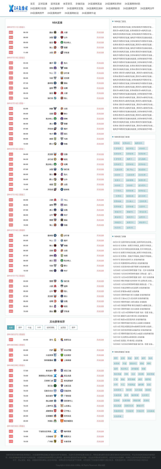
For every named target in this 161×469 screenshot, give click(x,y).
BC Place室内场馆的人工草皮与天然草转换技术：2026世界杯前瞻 (130, 169)
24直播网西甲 (37, 12)
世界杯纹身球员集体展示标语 (142, 164)
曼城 (142, 363)
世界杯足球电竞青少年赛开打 (142, 190)
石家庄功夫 (129, 405)
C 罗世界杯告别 (118, 159)
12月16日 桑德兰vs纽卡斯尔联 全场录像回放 (130, 316)
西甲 (20, 327)
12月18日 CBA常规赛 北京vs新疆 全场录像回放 (131, 309)
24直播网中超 (89, 12)
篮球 (116, 368)
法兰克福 (138, 390)
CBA (126, 374)
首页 (32, 3)
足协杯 (116, 400)
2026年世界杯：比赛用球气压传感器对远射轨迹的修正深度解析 (118, 175)
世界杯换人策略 (118, 201)
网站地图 (101, 465)
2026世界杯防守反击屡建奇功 (130, 185)
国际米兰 (133, 363)
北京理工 (145, 395)
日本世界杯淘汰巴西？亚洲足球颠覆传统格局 (142, 175)
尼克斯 (141, 374)
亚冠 (149, 384)
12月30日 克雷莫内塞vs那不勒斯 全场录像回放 (131, 266)
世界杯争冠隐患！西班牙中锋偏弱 (130, 153)
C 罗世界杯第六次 (118, 148)
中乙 (123, 384)
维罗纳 (148, 379)
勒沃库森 (117, 374)
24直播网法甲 (147, 8)
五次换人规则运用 (130, 201)
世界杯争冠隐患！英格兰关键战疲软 (142, 153)
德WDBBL (51, 327)
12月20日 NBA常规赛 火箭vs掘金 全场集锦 (130, 302)
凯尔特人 (124, 368)
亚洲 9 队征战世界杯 (118, 180)
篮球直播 (55, 3)
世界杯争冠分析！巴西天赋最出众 (118, 153)
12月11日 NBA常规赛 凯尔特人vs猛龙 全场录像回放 (133, 333)
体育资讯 (67, 3)
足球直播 (42, 3)
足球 (123, 358)
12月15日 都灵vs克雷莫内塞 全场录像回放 (129, 319)
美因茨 (148, 390)
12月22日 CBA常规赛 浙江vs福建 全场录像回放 (131, 294)
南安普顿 (150, 374)
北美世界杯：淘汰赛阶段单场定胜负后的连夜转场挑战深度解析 (118, 169)
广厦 (116, 379)
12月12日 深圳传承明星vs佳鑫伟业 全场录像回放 (132, 330)
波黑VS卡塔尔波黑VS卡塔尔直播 (130, 227)
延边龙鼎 (117, 405)
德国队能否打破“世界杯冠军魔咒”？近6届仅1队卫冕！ (130, 196)
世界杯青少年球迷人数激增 (130, 190)
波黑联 (63, 327)
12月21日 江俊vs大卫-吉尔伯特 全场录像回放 (131, 298)
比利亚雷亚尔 (118, 390)
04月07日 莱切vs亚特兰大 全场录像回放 (128, 259)
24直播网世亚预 (75, 8)
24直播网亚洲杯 (95, 8)
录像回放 (80, 3)
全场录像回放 (118, 416)
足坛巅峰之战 (142, 159)
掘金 (123, 379)
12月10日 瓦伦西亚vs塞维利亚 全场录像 (128, 337)
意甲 (136, 358)
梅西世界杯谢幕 (139, 143)
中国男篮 (131, 384)
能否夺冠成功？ (130, 148)
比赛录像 (126, 400)
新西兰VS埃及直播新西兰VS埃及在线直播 (130, 222)
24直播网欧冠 (72, 12)
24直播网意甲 (130, 8)
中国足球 (140, 411)
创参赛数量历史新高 (130, 180)
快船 (143, 368)
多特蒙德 (134, 368)
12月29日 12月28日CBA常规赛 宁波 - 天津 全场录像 (133, 270)
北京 (133, 374)
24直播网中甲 (57, 8)
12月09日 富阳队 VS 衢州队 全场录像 (127, 340)
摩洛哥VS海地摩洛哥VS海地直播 (118, 217)
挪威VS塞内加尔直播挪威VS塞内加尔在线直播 (130, 212)
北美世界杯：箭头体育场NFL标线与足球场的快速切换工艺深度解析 (142, 201)
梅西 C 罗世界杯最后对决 (130, 159)
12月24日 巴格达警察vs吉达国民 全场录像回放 (131, 287)
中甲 (39, 327)
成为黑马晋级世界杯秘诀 (142, 185)
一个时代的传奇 (118, 190)
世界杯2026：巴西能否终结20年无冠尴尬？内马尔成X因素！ (118, 196)
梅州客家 (134, 395)
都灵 (140, 379)
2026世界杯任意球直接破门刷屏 (118, 185)
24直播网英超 (95, 3)
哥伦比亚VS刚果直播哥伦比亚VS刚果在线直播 (142, 212)
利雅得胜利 (118, 411)
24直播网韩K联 (132, 3)
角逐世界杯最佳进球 (142, 180)
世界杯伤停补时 (127, 143)
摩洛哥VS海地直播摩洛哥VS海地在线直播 (142, 222)
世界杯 (116, 143)
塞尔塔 (129, 390)
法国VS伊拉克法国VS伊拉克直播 (143, 206)
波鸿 (126, 395)
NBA (11, 32)
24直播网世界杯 (113, 3)
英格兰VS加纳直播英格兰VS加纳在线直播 (118, 212)
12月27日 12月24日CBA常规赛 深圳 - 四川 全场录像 (133, 277)
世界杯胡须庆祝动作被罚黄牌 (130, 164)
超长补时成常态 (142, 196)
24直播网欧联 (113, 8)
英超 (129, 358)
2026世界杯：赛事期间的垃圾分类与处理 (142, 148)
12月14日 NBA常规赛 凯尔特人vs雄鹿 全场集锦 (131, 323)
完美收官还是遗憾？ (118, 164)
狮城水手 (140, 405)
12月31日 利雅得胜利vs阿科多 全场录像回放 (130, 263)
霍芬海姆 (131, 379)
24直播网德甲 (54, 12)
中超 (29, 327)
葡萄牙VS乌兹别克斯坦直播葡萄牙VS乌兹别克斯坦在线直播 (130, 217)
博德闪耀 (136, 400)
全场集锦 (150, 411)
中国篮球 (129, 411)
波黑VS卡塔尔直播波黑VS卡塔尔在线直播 (142, 217)
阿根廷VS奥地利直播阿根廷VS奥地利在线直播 (118, 222)
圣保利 (146, 400)
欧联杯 (116, 363)
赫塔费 (141, 384)
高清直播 (100, 32)
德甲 (143, 358)
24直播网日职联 (38, 8)
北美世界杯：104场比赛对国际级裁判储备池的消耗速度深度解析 (130, 175)
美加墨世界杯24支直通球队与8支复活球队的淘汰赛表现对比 (142, 169)
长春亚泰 (117, 395)
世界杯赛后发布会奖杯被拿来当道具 (118, 206)
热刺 (150, 358)
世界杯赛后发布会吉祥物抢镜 (130, 206)
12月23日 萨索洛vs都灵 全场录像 (126, 291)
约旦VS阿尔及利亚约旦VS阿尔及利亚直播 (118, 227)
